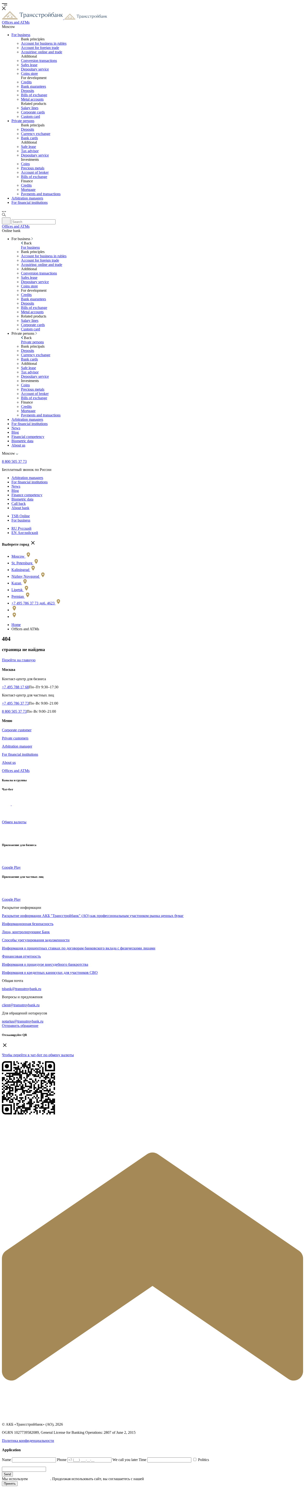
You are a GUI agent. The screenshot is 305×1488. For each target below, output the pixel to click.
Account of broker (35, 172)
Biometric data (22, 441)
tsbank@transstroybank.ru (21, 989)
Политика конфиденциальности (28, 1441)
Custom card (30, 116)
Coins (25, 164)
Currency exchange (35, 134)
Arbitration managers (27, 198)
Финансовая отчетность (21, 956)
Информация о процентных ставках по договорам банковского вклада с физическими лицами (78, 948)
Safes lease (29, 65)
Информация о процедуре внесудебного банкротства (45, 964)
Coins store (29, 73)
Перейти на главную (19, 660)
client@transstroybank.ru (21, 1005)
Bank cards (29, 138)
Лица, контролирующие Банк (26, 932)
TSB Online (20, 516)
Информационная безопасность (27, 924)
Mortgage (28, 190)
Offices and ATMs (16, 771)
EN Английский (24, 533)
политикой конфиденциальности (171, 1479)
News (15, 428)
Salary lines (29, 108)
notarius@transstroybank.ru (22, 1021)
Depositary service (35, 69)
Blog (15, 432)
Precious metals (32, 168)
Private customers (15, 738)
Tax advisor (30, 151)
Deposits (27, 91)
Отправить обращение (20, 1026)
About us (18, 445)
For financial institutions (29, 202)
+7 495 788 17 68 (15, 687)
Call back (18, 503)
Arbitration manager (17, 746)
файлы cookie (39, 1479)
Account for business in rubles (43, 43)
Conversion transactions (39, 61)
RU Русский (21, 528)
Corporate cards (33, 112)
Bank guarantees (33, 86)
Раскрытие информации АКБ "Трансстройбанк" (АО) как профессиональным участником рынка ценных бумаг (93, 916)
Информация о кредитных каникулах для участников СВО (50, 972)
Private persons (22, 121)
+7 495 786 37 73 (15, 703)
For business (20, 35)
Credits (26, 82)
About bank (20, 508)
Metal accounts (32, 99)
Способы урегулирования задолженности (36, 940)
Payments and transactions (41, 194)
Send (7, 1474)
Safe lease (28, 147)
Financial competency (27, 437)
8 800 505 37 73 (14, 461)
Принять (10, 1483)
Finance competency (26, 495)
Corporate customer (16, 730)
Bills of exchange (34, 95)
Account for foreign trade (40, 48)
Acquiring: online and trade (41, 52)
